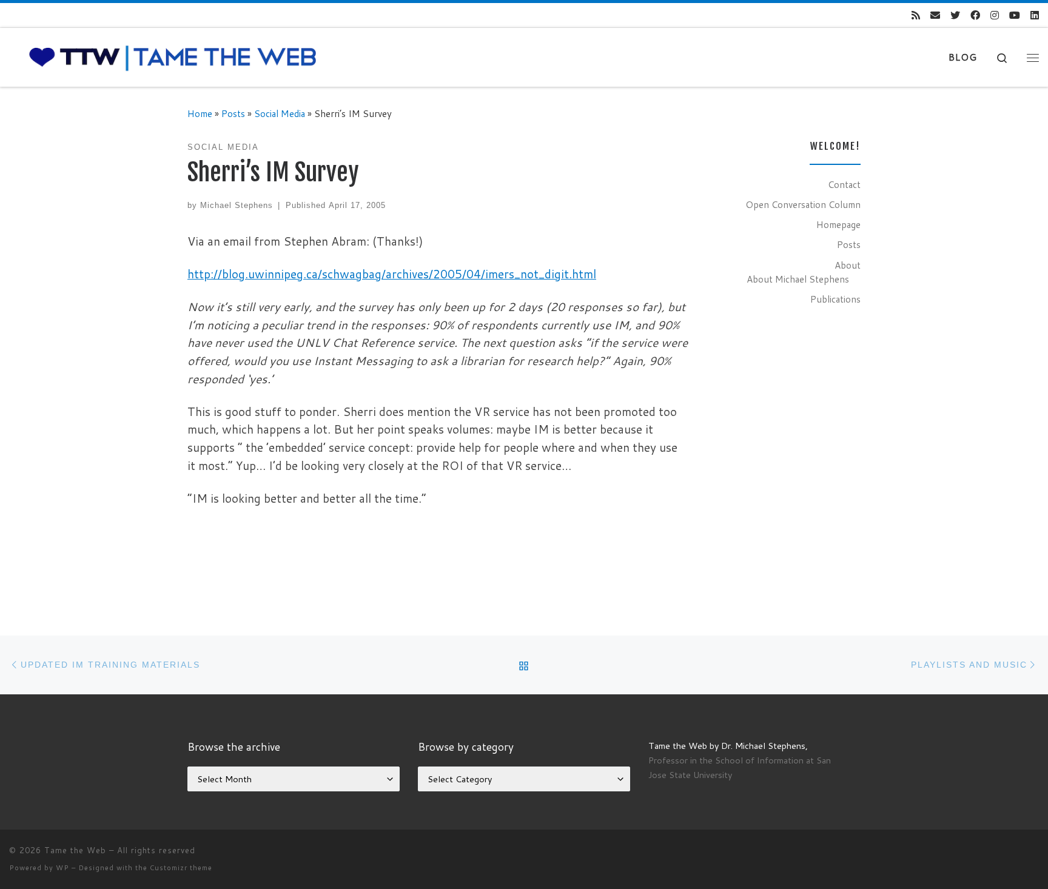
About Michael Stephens (798, 279)
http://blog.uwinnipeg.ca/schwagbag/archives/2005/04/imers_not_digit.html (391, 274)
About (848, 265)
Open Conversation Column (803, 204)
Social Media (279, 113)
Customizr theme (181, 868)
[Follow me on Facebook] (975, 15)
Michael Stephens (236, 205)
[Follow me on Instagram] (994, 15)
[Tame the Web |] (173, 57)
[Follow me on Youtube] (1014, 15)
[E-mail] (935, 15)
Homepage (838, 224)
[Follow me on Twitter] (955, 15)
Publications (835, 299)
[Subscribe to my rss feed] (916, 15)
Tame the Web (75, 850)
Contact (844, 184)
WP (62, 868)
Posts (233, 113)
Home (199, 113)
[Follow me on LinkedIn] (1034, 15)
